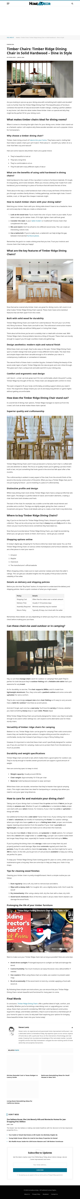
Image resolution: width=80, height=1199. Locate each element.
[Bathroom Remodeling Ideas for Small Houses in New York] (57, 1064)
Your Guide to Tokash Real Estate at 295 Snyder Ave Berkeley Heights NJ (33, 1135)
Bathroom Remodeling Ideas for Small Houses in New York (55, 1076)
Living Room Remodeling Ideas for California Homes (19, 1102)
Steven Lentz (12, 57)
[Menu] (8, 3)
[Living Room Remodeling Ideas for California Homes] (23, 1090)
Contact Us (54, 1194)
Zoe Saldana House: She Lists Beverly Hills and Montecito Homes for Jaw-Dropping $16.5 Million (36, 1120)
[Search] (72, 3)
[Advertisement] (40, 20)
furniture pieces (33, 236)
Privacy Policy (52, 1175)
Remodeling (10, 44)
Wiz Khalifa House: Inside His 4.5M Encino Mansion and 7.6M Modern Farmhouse (36, 1141)
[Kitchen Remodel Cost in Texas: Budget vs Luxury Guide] (23, 1064)
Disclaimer (46, 1194)
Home (18, 37)
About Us (27, 1194)
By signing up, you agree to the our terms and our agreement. (41, 1175)
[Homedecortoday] (40, 3)
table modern (36, 221)
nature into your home (38, 140)
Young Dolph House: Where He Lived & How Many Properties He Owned (33, 1138)
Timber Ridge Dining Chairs (28, 1003)
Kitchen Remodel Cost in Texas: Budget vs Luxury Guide (22, 1076)
